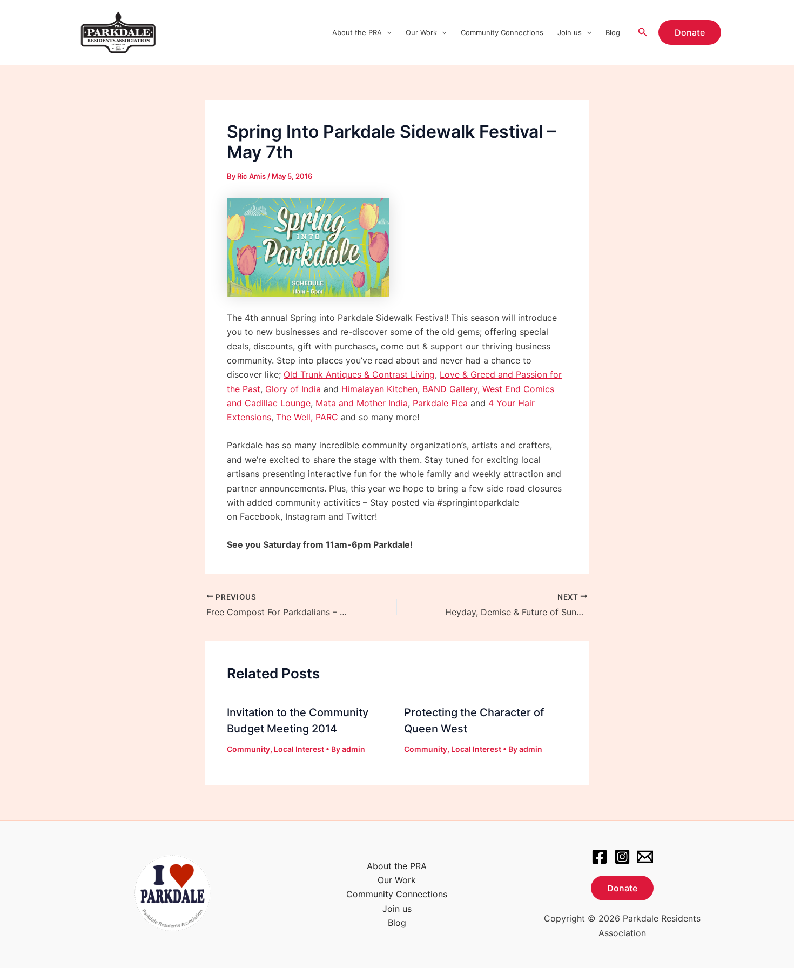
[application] (387, 32)
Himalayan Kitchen (379, 389)
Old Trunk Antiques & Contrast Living (359, 374)
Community (248, 749)
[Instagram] (622, 857)
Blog (612, 32)
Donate (622, 888)
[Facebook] (599, 857)
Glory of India (293, 389)
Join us (569, 32)
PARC (326, 417)
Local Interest (299, 749)
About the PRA (357, 32)
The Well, (294, 417)
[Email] (645, 857)
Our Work (421, 32)
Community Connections (502, 32)
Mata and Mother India (361, 403)
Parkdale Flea (441, 403)
